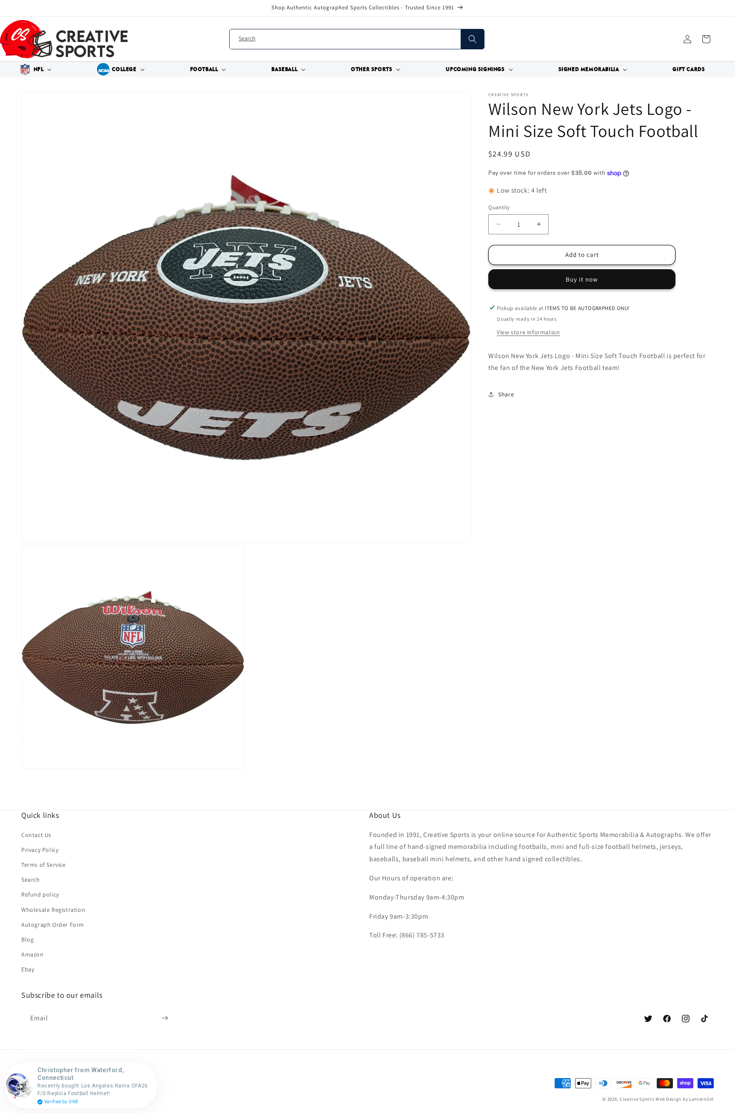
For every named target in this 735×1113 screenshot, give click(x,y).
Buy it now (582, 279)
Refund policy (40, 894)
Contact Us (36, 835)
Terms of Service (43, 864)
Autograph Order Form (52, 924)
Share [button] (506, 394)
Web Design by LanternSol (684, 1099)
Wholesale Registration (53, 910)
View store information (528, 332)
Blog (27, 939)
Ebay (27, 969)
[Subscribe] (164, 1018)
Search (30, 879)
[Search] (472, 39)
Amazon (32, 954)
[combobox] (357, 39)
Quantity (499, 207)
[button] (34, 69)
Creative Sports (637, 1099)
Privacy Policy (39, 850)
